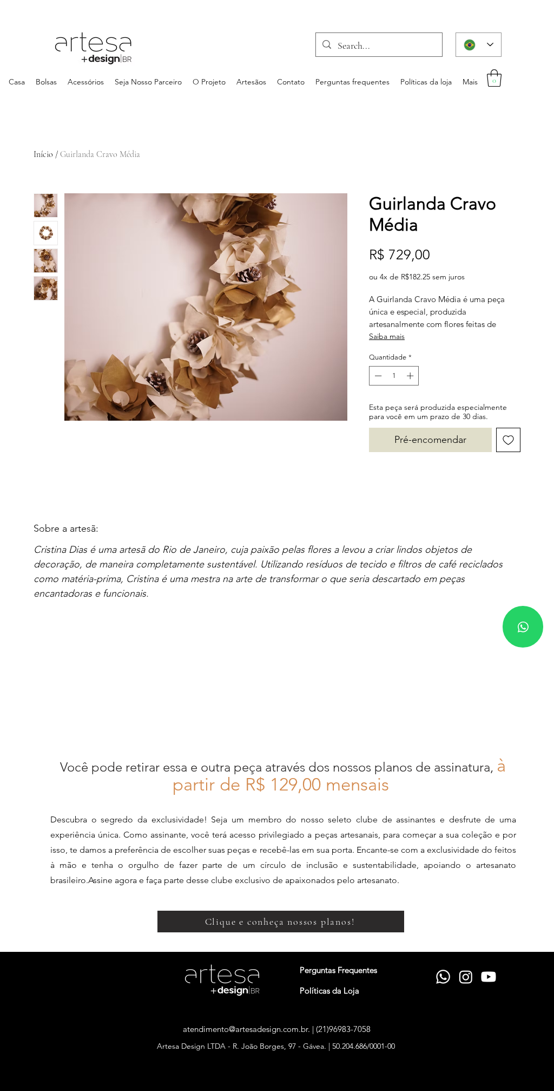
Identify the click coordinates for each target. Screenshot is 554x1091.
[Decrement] (377, 376)
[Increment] (411, 376)
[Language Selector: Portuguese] (479, 44)
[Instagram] (465, 976)
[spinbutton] (394, 376)
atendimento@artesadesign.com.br (245, 1029)
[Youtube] (488, 976)
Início (43, 154)
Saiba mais (387, 336)
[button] (494, 78)
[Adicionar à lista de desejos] (508, 440)
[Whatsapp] (523, 627)
